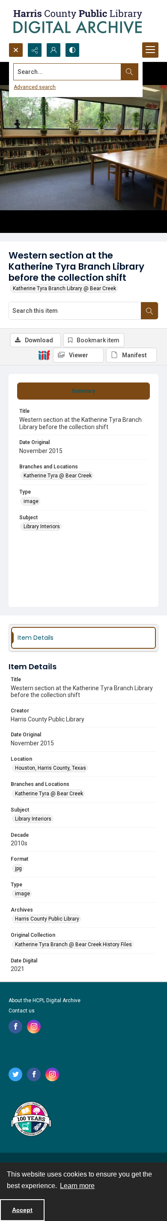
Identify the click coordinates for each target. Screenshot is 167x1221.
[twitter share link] (15, 1074)
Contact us (22, 1011)
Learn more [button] (77, 1185)
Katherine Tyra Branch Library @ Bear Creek (64, 288)
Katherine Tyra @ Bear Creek (58, 476)
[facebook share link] (15, 1026)
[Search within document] (149, 310)
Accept (22, 1209)
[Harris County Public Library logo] (31, 1119)
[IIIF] (44, 354)
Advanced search (35, 87)
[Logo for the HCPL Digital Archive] (77, 21)
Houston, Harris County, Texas (50, 768)
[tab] (83, 391)
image (31, 501)
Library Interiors (42, 527)
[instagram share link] (34, 1026)
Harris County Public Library (47, 919)
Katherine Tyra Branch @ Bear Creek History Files (73, 944)
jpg (18, 868)
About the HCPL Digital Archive (45, 1000)
